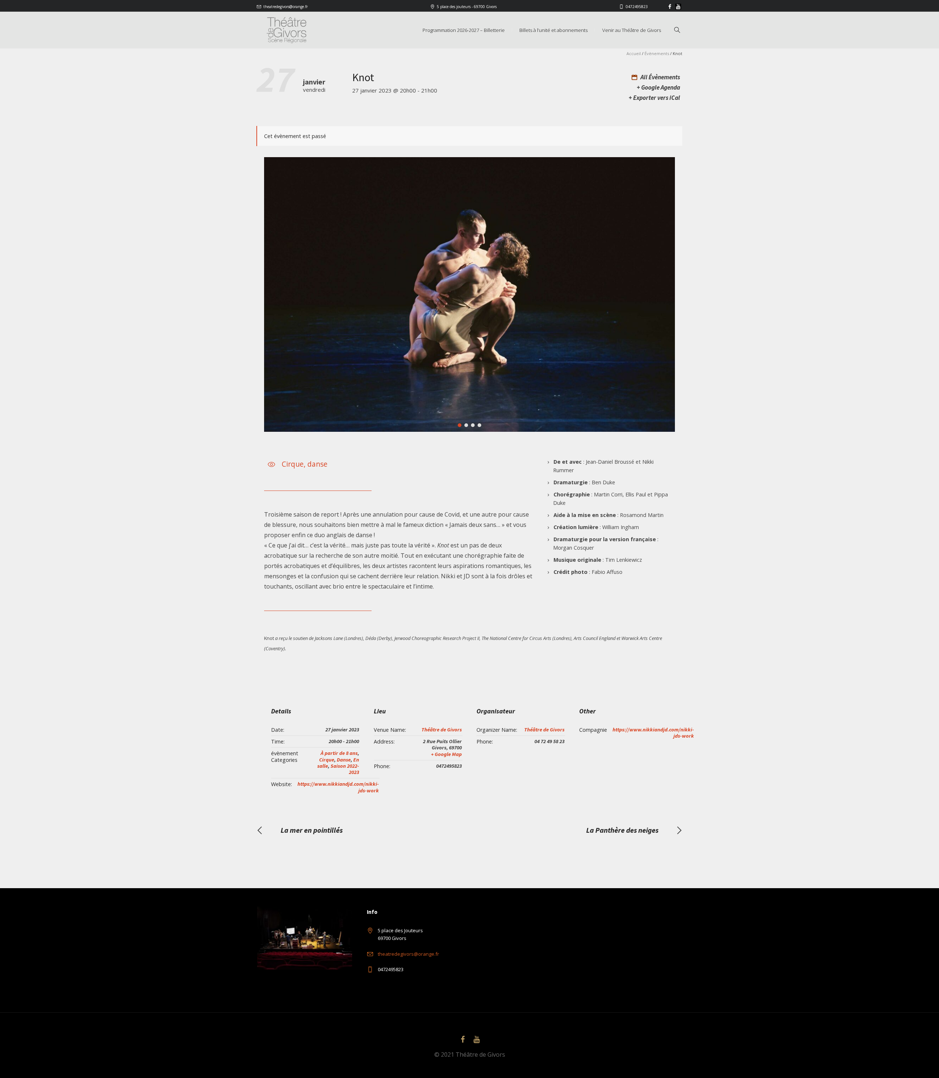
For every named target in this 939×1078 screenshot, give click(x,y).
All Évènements (659, 77)
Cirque (326, 759)
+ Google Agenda (658, 87)
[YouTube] (678, 7)
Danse (344, 759)
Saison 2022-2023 (344, 769)
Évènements (656, 53)
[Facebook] (670, 7)
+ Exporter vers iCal (654, 98)
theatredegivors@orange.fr (285, 6)
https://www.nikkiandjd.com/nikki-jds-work (338, 787)
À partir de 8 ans (339, 753)
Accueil (633, 53)
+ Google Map (446, 754)
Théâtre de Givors (441, 729)
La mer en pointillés (312, 830)
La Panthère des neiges (622, 830)
